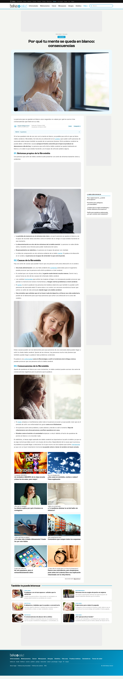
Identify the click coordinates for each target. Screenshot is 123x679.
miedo (19, 422)
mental (60, 253)
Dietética (78, 6)
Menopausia (62, 6)
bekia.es (12, 661)
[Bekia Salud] (18, 6)
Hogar (65, 1)
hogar (60, 661)
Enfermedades (33, 6)
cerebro (57, 139)
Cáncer (54, 6)
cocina (28, 661)
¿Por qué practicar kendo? (84, 617)
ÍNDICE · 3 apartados (47, 132)
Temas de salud (97, 658)
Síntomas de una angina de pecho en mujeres (90, 592)
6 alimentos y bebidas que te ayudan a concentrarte (42, 605)
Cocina (34, 1)
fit (63, 661)
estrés (19, 285)
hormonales (29, 279)
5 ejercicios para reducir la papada (87, 605)
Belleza (29, 1)
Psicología (60, 1)
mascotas (43, 661)
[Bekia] (12, 1)
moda (17, 661)
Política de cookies (37, 665)
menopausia (76, 444)
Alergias (71, 6)
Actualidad (19, 1)
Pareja (44, 1)
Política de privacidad (24, 665)
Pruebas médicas (75, 658)
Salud (54, 1)
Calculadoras (86, 658)
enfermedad (28, 359)
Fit (69, 1)
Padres (39, 1)
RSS (45, 665)
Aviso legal (13, 665)
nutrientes (53, 268)
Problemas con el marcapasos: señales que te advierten (40, 593)
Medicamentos (45, 6)
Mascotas (49, 1)
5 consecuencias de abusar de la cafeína (38, 617)
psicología (54, 661)
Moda (24, 1)
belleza (22, 661)
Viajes (72, 1)
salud (48, 661)
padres (33, 661)
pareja (37, 661)
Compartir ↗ (77, 126)
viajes (67, 661)
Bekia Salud (59, 34)
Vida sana (87, 6)
